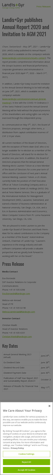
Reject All (26, 462)
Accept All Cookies (26, 470)
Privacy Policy (17, 448)
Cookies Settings (26, 454)
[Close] (49, 406)
